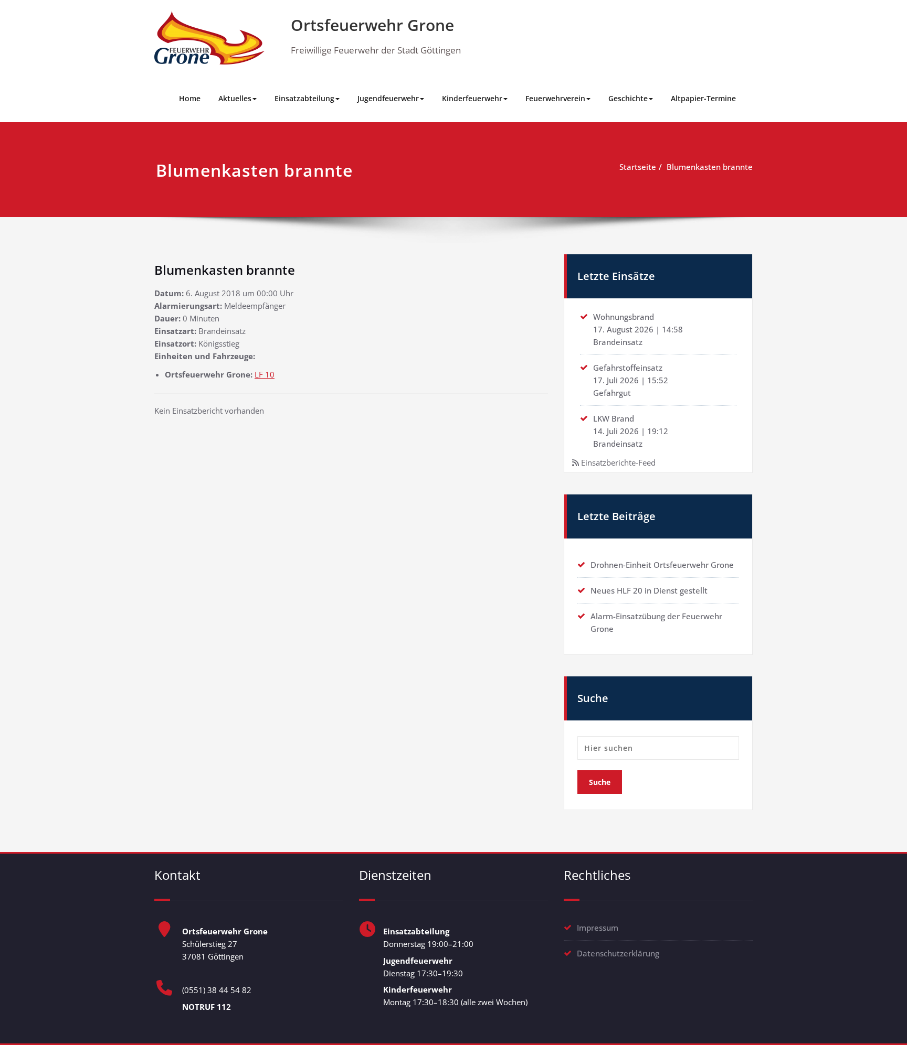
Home (190, 98)
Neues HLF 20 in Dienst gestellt (649, 590)
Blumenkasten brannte (710, 166)
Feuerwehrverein (555, 98)
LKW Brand (613, 418)
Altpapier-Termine (703, 98)
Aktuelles (234, 98)
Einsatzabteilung (304, 98)
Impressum (597, 927)
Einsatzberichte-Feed (618, 462)
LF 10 (265, 374)
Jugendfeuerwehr (388, 98)
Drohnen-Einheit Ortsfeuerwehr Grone (662, 564)
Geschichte (628, 98)
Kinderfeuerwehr (472, 98)
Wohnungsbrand (623, 316)
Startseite (637, 166)
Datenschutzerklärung (618, 953)
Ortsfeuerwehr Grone (372, 25)
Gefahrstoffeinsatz (627, 367)
